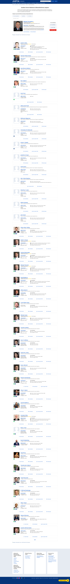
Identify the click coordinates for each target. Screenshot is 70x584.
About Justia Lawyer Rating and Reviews (52, 561)
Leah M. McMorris (25, 402)
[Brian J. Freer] (16, 430)
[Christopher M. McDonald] (16, 132)
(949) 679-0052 (23, 121)
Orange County (16, 570)
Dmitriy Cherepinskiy (25, 377)
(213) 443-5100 (23, 132)
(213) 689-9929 (23, 393)
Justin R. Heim (24, 42)
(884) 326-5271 (23, 58)
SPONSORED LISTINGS (16, 18)
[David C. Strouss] (16, 242)
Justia (13, 4)
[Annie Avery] (16, 169)
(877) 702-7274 (23, 480)
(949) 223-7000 (23, 169)
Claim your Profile (50, 558)
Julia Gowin (23, 215)
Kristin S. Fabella (24, 142)
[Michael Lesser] (16, 317)
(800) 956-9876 (23, 443)
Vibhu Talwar (24, 502)
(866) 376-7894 (23, 96)
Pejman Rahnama (25, 515)
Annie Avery (23, 166)
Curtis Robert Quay (25, 302)
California (27, 4)
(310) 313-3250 (23, 518)
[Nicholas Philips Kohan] (16, 58)
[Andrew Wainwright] (16, 255)
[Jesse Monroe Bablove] (16, 70)
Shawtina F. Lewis (25, 190)
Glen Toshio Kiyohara (25, 178)
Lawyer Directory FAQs (51, 557)
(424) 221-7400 (23, 192)
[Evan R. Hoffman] (16, 342)
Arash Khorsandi (24, 477)
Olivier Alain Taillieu (25, 227)
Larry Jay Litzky (24, 415)
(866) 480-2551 (26, 25)
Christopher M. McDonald (26, 130)
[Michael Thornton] (16, 267)
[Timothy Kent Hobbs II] (16, 467)
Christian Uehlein (25, 327)
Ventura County (16, 572)
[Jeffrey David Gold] (16, 108)
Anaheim (15, 559)
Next (35, 539)
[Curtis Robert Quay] (16, 305)
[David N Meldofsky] (16, 442)
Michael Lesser (24, 315)
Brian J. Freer (23, 427)
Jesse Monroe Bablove (25, 68)
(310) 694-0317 (23, 380)
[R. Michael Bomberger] (16, 493)
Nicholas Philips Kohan (26, 55)
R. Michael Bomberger (26, 490)
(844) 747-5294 (23, 455)
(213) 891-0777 (23, 505)
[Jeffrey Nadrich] (16, 292)
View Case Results (33, 31)
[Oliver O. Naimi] (16, 392)
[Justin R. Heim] (16, 45)
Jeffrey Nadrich (24, 290)
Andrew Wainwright (25, 252)
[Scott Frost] (16, 96)
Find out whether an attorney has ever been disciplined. (40, 557)
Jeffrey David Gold (25, 105)
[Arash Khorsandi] (16, 480)
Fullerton (15, 562)
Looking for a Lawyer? (62, 580)
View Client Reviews (26, 31)
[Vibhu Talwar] (16, 505)
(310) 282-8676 (23, 242)
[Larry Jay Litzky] (16, 417)
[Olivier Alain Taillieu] (16, 230)
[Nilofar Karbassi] (16, 205)
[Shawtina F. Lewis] (16, 192)
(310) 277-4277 (23, 530)
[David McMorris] (16, 280)
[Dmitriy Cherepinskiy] (16, 380)
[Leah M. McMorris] (16, 405)
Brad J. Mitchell (24, 365)
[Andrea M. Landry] (16, 355)
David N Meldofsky (25, 440)
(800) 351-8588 (23, 83)
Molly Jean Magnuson (25, 118)
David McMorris (24, 277)
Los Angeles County (16, 571)
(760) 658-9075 (23, 45)
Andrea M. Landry (25, 352)
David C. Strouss (24, 240)
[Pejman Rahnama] (16, 518)
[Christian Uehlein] (16, 330)
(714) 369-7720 (23, 108)
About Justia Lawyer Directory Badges (51, 556)
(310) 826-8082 (23, 292)
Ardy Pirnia (23, 452)
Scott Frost (23, 93)
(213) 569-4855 (23, 493)
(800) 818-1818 (23, 230)
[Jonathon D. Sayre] (16, 157)
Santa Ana (15, 560)
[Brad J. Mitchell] (16, 367)
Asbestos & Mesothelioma (22, 4)
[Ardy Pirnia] (16, 455)
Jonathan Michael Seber (26, 527)
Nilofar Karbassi (24, 202)
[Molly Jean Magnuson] (16, 120)
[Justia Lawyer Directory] (15, 1)
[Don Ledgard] (16, 83)
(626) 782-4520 (23, 468)
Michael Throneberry (28, 21)
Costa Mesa (15, 563)
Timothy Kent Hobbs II (26, 465)
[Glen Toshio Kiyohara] (16, 181)
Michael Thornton (25, 265)
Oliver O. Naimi (24, 390)
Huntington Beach (16, 561)
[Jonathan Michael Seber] (16, 530)
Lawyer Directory (16, 4)
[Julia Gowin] (16, 217)
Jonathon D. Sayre (25, 155)
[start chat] (67, 580)
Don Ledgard (23, 80)
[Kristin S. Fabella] (16, 145)
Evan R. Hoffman (24, 340)
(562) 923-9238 (23, 181)
